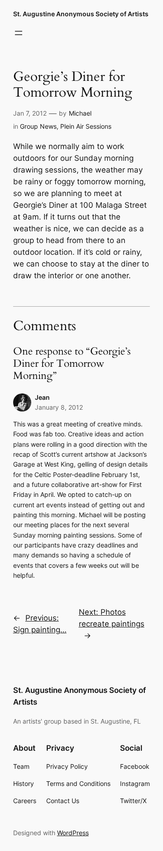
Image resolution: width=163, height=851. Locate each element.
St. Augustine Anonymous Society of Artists (81, 14)
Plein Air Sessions (85, 126)
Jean (42, 397)
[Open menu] (18, 33)
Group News (38, 126)
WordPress (73, 833)
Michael (80, 113)
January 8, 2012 (59, 407)
